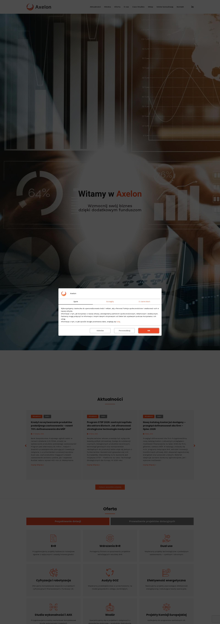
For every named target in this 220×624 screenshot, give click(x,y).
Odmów (100, 330)
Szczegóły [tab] (110, 301)
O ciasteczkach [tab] (144, 301)
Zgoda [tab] (75, 301)
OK (148, 330)
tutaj (118, 322)
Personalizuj (124, 330)
